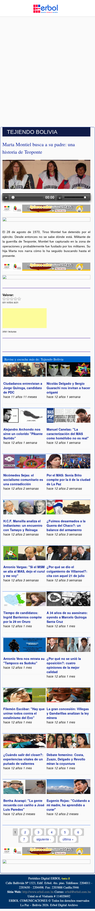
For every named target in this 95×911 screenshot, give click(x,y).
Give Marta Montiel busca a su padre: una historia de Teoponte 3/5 (12, 298)
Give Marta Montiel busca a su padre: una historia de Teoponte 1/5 (4, 298)
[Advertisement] (47, 75)
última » (68, 839)
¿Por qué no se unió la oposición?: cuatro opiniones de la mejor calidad (64, 665)
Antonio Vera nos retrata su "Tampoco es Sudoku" (24, 660)
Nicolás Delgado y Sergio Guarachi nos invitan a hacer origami (68, 387)
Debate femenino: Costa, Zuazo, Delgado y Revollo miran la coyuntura (66, 759)
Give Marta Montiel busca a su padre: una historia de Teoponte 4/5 (15, 298)
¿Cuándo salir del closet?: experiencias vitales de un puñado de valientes (23, 759)
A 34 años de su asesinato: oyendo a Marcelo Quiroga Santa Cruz (67, 617)
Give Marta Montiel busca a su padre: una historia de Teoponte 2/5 (8, 298)
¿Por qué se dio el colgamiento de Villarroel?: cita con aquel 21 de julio (67, 571)
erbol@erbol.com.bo (78, 892)
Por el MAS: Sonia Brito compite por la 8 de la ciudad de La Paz (68, 479)
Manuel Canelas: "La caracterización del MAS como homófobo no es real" (68, 433)
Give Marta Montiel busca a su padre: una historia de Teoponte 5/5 (19, 298)
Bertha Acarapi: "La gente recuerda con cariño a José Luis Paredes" (23, 805)
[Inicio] (45, 8)
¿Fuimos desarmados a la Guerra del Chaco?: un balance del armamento (66, 525)
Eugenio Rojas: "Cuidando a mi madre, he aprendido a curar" (68, 805)
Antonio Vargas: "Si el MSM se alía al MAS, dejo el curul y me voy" (24, 571)
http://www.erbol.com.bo (38, 892)
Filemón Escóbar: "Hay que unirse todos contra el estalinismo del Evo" (24, 713)
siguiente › (43, 839)
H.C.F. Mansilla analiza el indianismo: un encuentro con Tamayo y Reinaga (22, 525)
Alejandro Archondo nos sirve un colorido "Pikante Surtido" (23, 433)
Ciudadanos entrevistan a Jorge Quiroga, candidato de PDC (22, 387)
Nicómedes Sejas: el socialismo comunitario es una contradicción (23, 479)
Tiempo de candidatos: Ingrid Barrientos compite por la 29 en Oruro (22, 617)
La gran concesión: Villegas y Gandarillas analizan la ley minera (68, 713)
